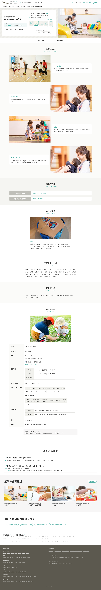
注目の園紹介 (86, 551)
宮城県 (16, 553)
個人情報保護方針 (78, 557)
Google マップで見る (31, 364)
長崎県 (12, 581)
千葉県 (16, 557)
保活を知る (51, 551)
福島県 (27, 553)
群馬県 (28, 557)
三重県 (16, 567)
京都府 (12, 572)
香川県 (27, 576)
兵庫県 (8, 572)
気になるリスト (76, 2)
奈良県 (19, 572)
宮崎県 (23, 581)
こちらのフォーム (47, 433)
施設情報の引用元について (32, 431)
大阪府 (4, 572)
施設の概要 (60, 40)
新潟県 (4, 562)
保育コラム (51, 549)
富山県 (8, 562)
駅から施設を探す (37, 2)
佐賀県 (8, 581)
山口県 (19, 576)
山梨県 (19, 562)
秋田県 (19, 553)
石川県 (12, 562)
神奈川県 (9, 557)
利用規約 (54, 557)
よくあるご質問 (62, 557)
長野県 (23, 562)
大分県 (19, 581)
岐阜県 (8, 567)
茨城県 (20, 557)
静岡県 (12, 567)
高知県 (34, 576)
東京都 (4, 557)
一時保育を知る (58, 551)
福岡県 (4, 581)
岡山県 (12, 576)
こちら (8, 470)
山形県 (23, 553)
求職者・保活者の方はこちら (55, 563)
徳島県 (23, 576)
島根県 (8, 576)
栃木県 (24, 557)
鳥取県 (4, 576)
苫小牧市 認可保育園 (12, 524)
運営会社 (70, 557)
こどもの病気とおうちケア (76, 551)
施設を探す (6, 549)
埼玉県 (13, 557)
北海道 (4, 553)
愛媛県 (31, 576)
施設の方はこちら (87, 2)
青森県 (8, 553)
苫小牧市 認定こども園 (26, 524)
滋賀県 (16, 572)
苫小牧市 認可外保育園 (41, 524)
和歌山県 (24, 572)
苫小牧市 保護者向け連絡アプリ (58, 524)
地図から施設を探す (25, 2)
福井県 (16, 562)
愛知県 (4, 567)
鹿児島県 (28, 581)
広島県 (16, 576)
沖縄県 (32, 581)
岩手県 (12, 553)
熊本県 (16, 581)
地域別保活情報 (65, 551)
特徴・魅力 (41, 40)
